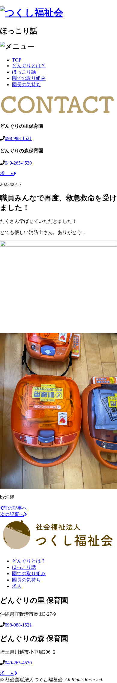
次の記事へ (12, 514)
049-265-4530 (18, 162)
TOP (16, 59)
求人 (17, 586)
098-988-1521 (18, 138)
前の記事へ (15, 508)
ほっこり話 (24, 71)
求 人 (7, 173)
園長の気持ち (26, 84)
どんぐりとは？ (29, 65)
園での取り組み (29, 78)
